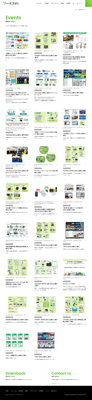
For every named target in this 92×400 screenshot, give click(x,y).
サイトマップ (19, 394)
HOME (76, 9)
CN (82, 3)
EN (79, 3)
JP (77, 3)
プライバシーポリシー (10, 394)
